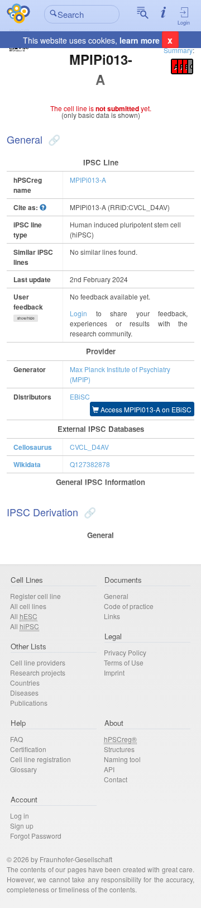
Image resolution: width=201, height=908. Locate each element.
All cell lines (28, 606)
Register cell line (35, 596)
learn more (139, 40)
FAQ (16, 739)
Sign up (22, 825)
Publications (28, 702)
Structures (119, 749)
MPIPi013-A (88, 179)
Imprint (114, 672)
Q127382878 (90, 464)
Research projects (37, 672)
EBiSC (80, 396)
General (116, 596)
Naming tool (122, 759)
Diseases (24, 692)
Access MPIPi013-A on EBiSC (145, 409)
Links (112, 616)
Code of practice (129, 606)
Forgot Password (35, 835)
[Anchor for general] (52, 139)
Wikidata (27, 464)
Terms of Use (123, 662)
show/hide (26, 318)
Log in (19, 815)
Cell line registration (40, 759)
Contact (115, 779)
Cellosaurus (32, 447)
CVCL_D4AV (89, 446)
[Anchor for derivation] (88, 512)
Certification (28, 749)
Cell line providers (37, 662)
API (109, 769)
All (23, 616)
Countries (25, 682)
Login (184, 22)
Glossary (23, 769)
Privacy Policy (125, 652)
